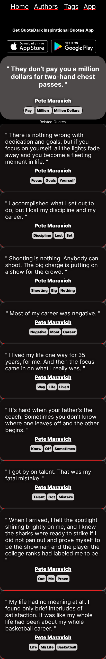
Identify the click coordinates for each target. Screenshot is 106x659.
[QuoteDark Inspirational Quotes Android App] (73, 46)
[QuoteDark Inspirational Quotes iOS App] (27, 46)
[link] (20, 6)
